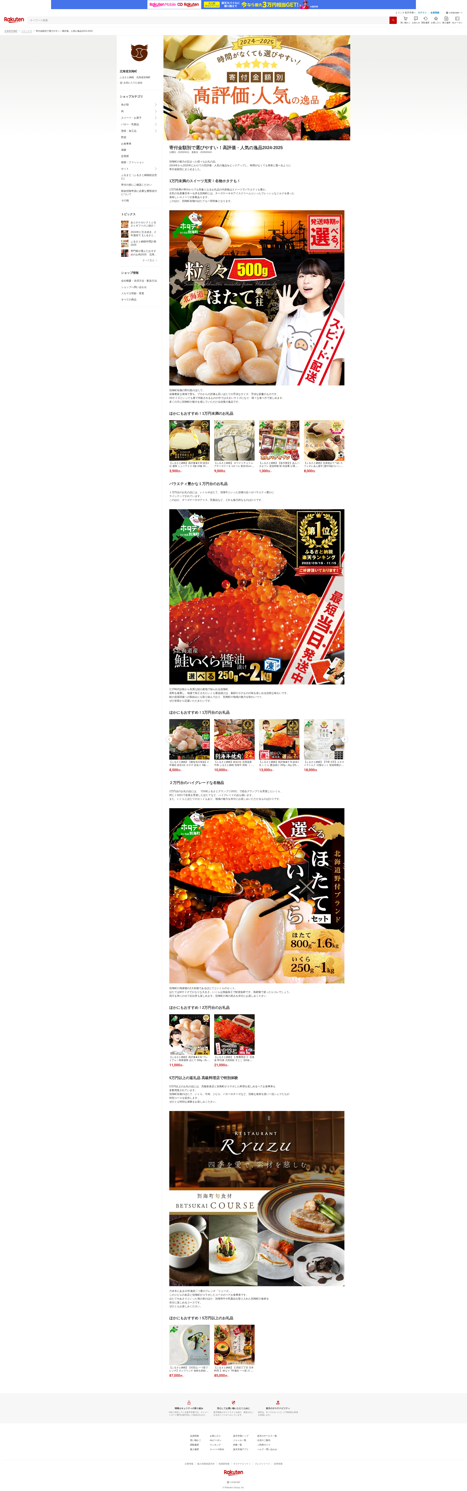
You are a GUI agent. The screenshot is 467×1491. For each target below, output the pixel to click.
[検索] (393, 20)
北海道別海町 (11, 31)
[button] (454, 13)
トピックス (26, 31)
